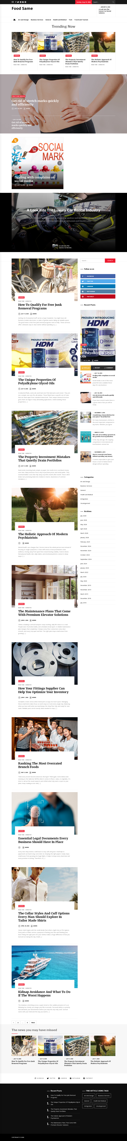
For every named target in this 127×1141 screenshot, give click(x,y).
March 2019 (84, 594)
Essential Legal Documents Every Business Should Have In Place (43, 840)
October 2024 (85, 555)
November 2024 (85, 550)
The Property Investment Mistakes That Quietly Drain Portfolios (75, 62)
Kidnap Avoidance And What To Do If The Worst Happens (44, 993)
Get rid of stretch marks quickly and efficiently (35, 102)
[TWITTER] (18, 2)
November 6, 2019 (100, 452)
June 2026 (83, 520)
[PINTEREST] (25, 2)
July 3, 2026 (69, 1059)
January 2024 (84, 568)
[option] (25, 51)
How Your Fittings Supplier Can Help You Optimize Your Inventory (43, 690)
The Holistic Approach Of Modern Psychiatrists (43, 536)
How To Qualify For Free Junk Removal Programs (40, 306)
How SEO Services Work (32, 181)
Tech (70, 20)
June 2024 (83, 563)
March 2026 (84, 533)
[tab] (85, 367)
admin (28, 108)
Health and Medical (60, 20)
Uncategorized (85, 503)
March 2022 (84, 572)
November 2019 (85, 590)
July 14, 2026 (17, 1059)
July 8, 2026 (43, 1059)
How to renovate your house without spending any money (102, 455)
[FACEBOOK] (16, 2)
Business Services (37, 20)
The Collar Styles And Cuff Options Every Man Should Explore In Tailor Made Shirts (44, 917)
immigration (84, 499)
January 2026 (84, 537)
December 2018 (85, 598)
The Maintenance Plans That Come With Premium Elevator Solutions (44, 613)
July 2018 (83, 603)
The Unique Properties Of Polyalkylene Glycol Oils (37, 381)
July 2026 (83, 516)
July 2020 (83, 577)
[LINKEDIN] (21, 2)
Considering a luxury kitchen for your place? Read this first (103, 416)
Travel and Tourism (81, 20)
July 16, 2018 (98, 373)
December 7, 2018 (100, 412)
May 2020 (83, 581)
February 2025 (85, 542)
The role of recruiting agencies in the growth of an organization (104, 435)
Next (33, 1022)
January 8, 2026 (105, 7)
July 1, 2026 (96, 1059)
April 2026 (83, 529)
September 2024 (85, 559)
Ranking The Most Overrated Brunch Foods (40, 765)
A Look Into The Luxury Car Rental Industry (105, 11)
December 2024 (85, 546)
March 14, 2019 (99, 432)
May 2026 (83, 524)
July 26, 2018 (98, 393)
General (48, 20)
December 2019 (85, 585)
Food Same (22, 8)
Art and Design (23, 20)
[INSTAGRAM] (23, 2)
